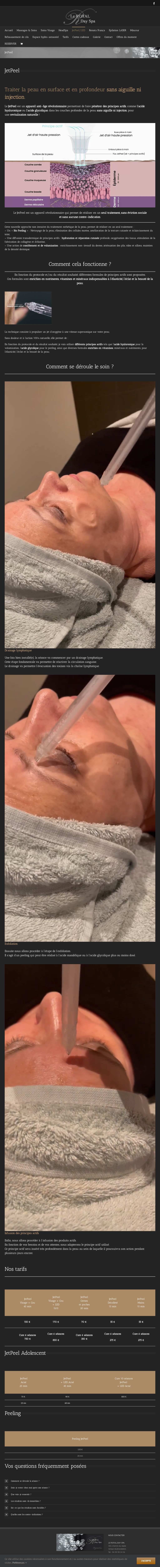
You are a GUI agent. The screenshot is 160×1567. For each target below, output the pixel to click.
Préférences (18, 1562)
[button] (80, 1481)
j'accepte (146, 1560)
